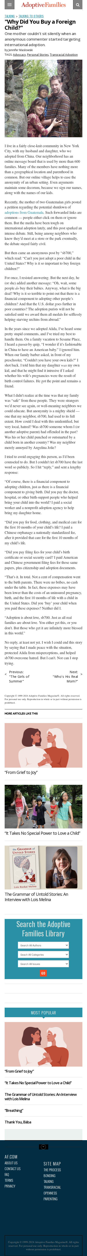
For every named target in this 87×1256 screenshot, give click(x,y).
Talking (10, 16)
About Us (11, 1162)
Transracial (52, 1187)
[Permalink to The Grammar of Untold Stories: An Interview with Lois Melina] (43, 867)
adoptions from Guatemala (24, 212)
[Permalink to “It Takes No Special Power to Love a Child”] (43, 807)
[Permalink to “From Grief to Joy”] (43, 745)
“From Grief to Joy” (21, 772)
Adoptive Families (43, 5)
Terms (9, 1180)
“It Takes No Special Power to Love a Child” (42, 833)
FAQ (7, 1174)
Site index (43, 1146)
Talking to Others (31, 16)
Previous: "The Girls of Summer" (19, 676)
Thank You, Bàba (18, 1122)
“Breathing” (14, 1110)
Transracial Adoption (64, 55)
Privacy (10, 1186)
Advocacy (19, 55)
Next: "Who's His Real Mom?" (65, 676)
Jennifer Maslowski (21, 50)
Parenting (51, 1198)
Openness (50, 1193)
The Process (52, 1169)
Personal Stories (37, 55)
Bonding (49, 1175)
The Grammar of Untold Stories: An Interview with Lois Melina (36, 896)
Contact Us (12, 1168)
